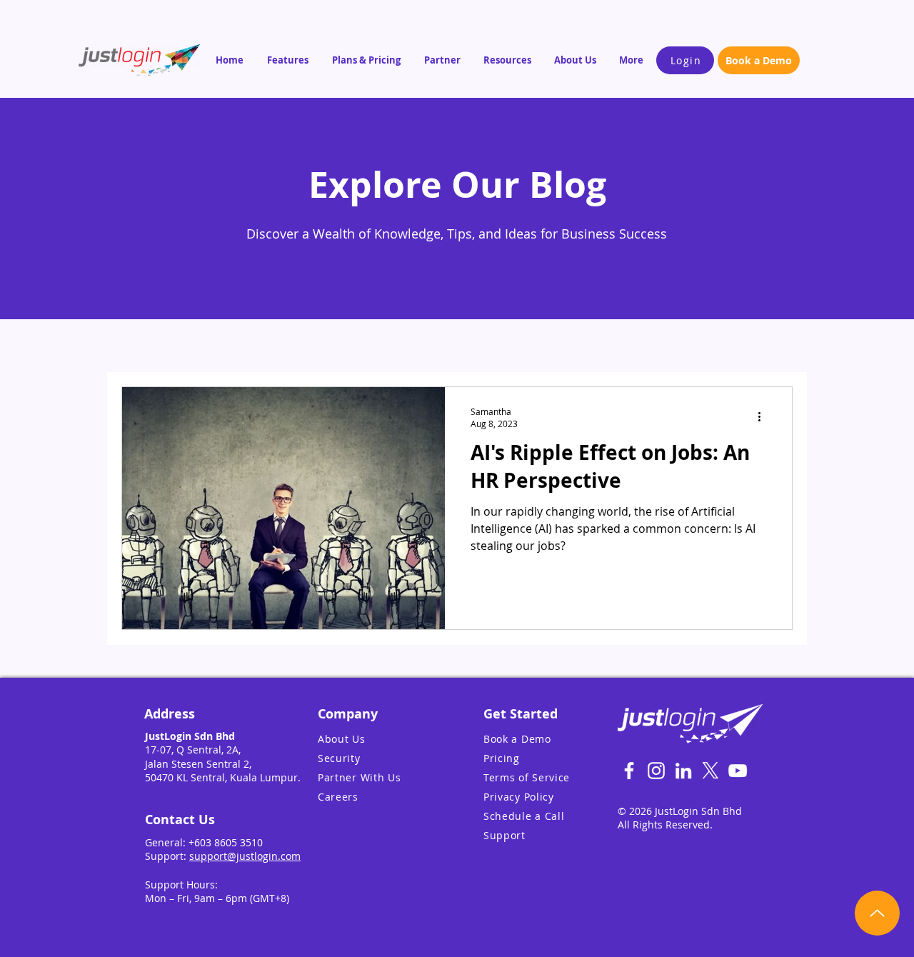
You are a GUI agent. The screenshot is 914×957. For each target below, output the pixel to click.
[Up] (877, 913)
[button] (288, 60)
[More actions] (764, 417)
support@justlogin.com (245, 856)
